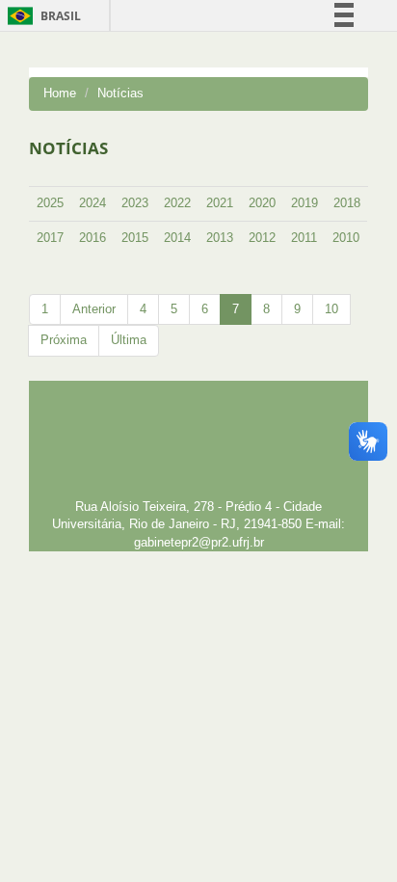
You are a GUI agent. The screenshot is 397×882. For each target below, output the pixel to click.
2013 (219, 237)
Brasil (40, 16)
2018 (346, 203)
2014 (177, 237)
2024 (92, 203)
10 (331, 309)
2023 (134, 203)
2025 (50, 203)
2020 (262, 203)
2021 (219, 203)
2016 (92, 237)
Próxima (63, 340)
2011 (304, 237)
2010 (345, 237)
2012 (262, 237)
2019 (304, 203)
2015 (134, 237)
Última (128, 340)
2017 (50, 237)
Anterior (94, 309)
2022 (177, 203)
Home (59, 93)
